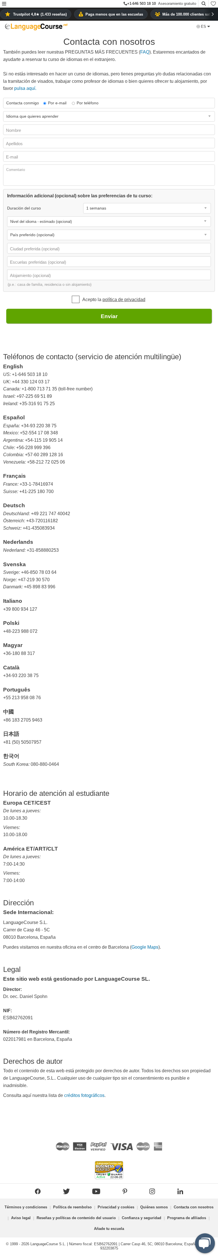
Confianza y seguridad (141, 1218)
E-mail (12, 157)
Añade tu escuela (109, 1229)
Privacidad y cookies (116, 1207)
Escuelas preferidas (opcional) (38, 262)
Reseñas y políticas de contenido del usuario (76, 1218)
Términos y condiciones (26, 1207)
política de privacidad (123, 299)
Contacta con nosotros (193, 1207)
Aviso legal (21, 1218)
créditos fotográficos (84, 1095)
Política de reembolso (72, 1207)
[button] (4, 4)
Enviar (109, 316)
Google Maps (144, 947)
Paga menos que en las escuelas (114, 14)
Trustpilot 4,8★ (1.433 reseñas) (40, 14)
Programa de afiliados (186, 1218)
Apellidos (15, 143)
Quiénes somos (154, 1207)
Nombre (14, 130)
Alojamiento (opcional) (31, 275)
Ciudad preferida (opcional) (35, 248)
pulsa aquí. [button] (25, 88)
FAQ (144, 52)
